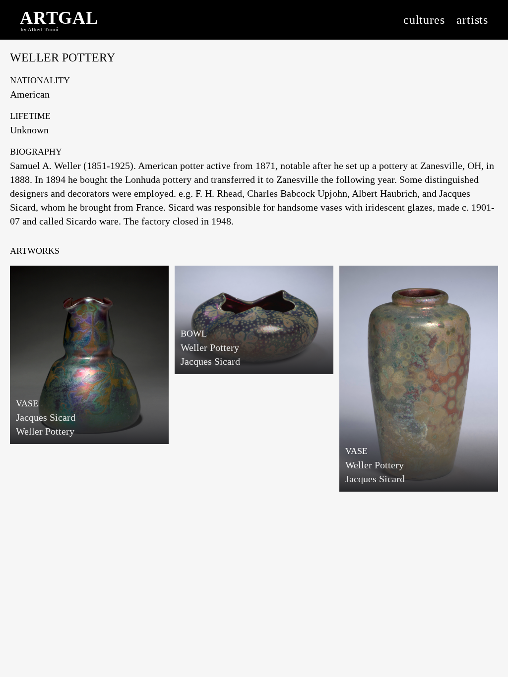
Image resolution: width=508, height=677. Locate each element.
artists (472, 19)
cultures (423, 19)
